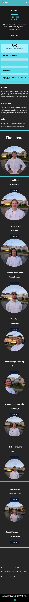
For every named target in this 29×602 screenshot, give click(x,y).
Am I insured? (7, 70)
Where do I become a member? (11, 63)
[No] (27, 597)
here (8, 113)
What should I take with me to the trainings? (13, 78)
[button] (14, 55)
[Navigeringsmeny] (26, 3)
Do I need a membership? (10, 55)
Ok (14, 600)
